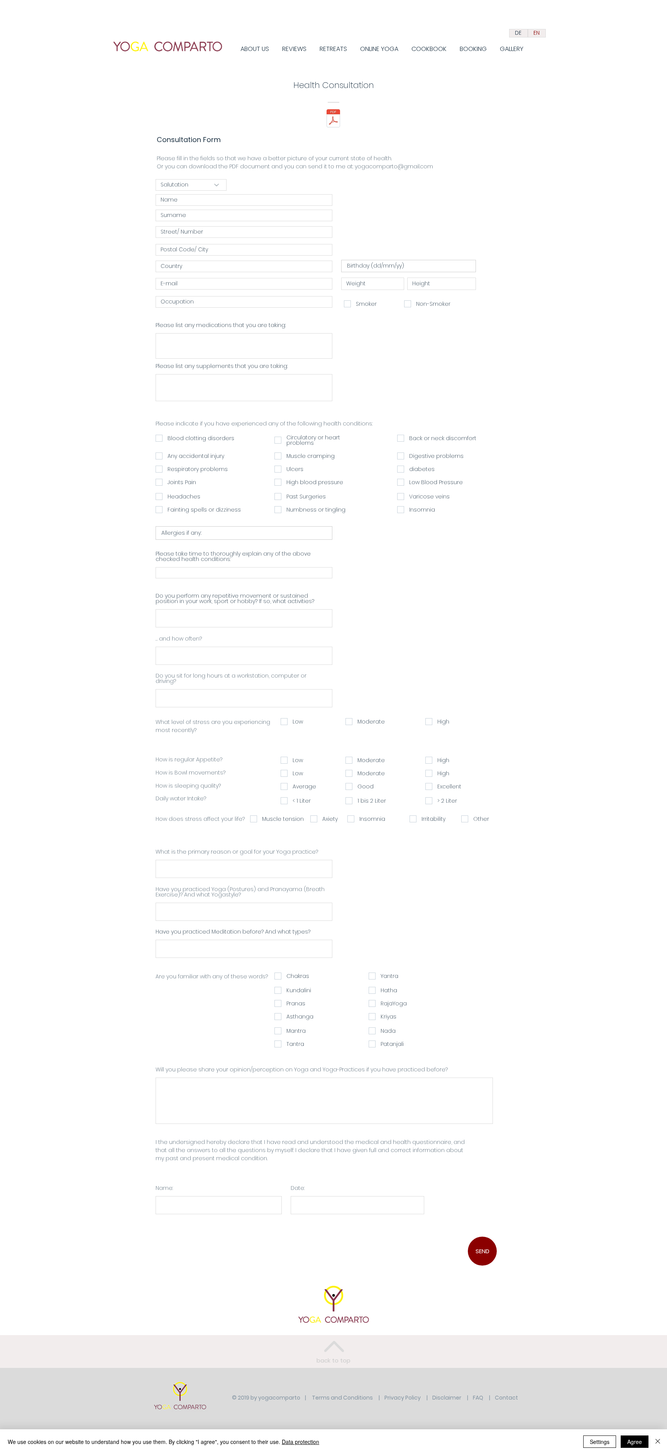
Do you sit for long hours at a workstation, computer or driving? (231, 678)
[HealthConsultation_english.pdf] (333, 119)
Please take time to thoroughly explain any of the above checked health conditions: (233, 556)
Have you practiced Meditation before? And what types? (233, 931)
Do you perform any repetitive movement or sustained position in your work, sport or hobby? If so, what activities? (235, 598)
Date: (298, 1188)
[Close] (657, 1441)
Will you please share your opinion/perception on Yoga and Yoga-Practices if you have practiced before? (302, 1069)
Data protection (300, 1442)
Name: (164, 1188)
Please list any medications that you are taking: (221, 325)
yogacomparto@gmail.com (394, 166)
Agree (634, 1442)
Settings (599, 1442)
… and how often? (179, 638)
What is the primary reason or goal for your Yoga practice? (237, 851)
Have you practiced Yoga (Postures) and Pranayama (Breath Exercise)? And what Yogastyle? (240, 891)
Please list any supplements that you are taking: (222, 366)
